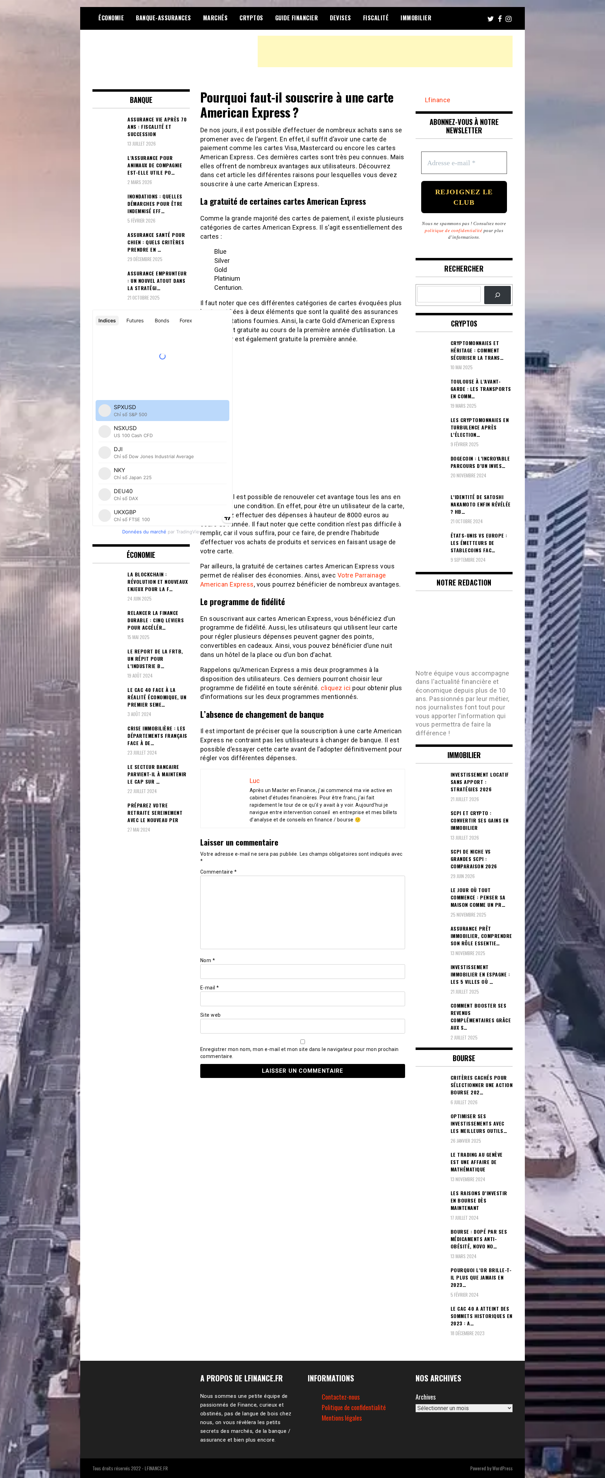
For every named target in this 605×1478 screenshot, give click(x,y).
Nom (207, 960)
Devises (340, 18)
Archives (426, 1396)
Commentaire (218, 872)
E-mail (209, 987)
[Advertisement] (385, 51)
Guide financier (296, 18)
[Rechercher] (497, 295)
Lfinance (438, 100)
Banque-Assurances (163, 18)
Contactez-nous (341, 1396)
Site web (210, 1015)
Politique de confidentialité (354, 1407)
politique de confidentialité (453, 230)
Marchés (215, 18)
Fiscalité (376, 18)
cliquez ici (336, 688)
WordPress (502, 1468)
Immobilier (416, 18)
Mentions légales (342, 1417)
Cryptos (251, 18)
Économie (111, 18)
